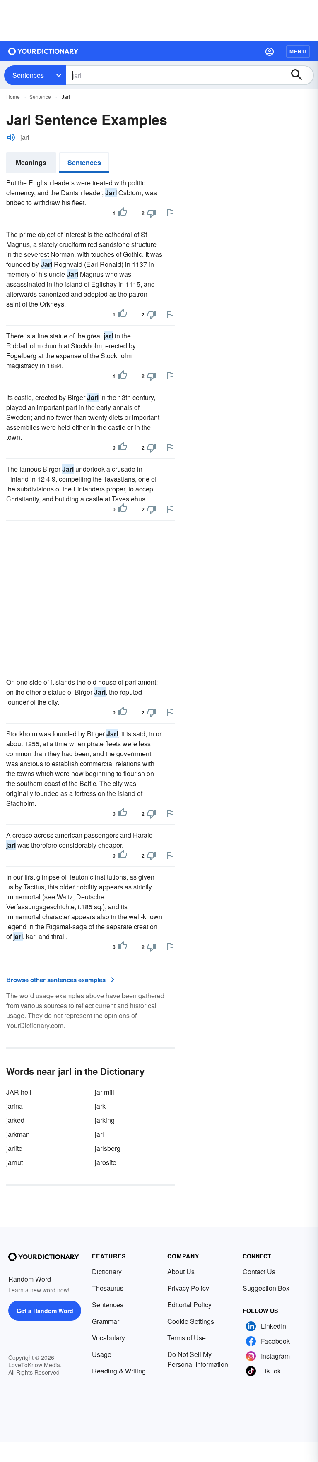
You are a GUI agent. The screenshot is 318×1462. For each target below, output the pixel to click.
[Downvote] (152, 213)
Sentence (40, 96)
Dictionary (107, 1271)
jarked (15, 1120)
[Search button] (300, 75)
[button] (270, 51)
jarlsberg (107, 1148)
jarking (105, 1120)
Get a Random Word (45, 1310)
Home (13, 96)
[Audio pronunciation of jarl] (11, 137)
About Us (181, 1271)
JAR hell (18, 1092)
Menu (297, 51)
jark (100, 1106)
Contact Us (259, 1271)
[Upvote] (123, 213)
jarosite (105, 1162)
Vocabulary (108, 1337)
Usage (101, 1354)
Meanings (31, 162)
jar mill (104, 1092)
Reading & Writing (119, 1371)
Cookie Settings (190, 1321)
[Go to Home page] (43, 51)
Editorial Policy (189, 1304)
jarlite (14, 1148)
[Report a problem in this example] (170, 213)
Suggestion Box (266, 1288)
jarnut (14, 1162)
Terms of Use (186, 1337)
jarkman (18, 1134)
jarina (14, 1106)
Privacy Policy (188, 1288)
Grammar (105, 1321)
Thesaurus (107, 1288)
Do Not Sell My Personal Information (197, 1359)
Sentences (28, 75)
